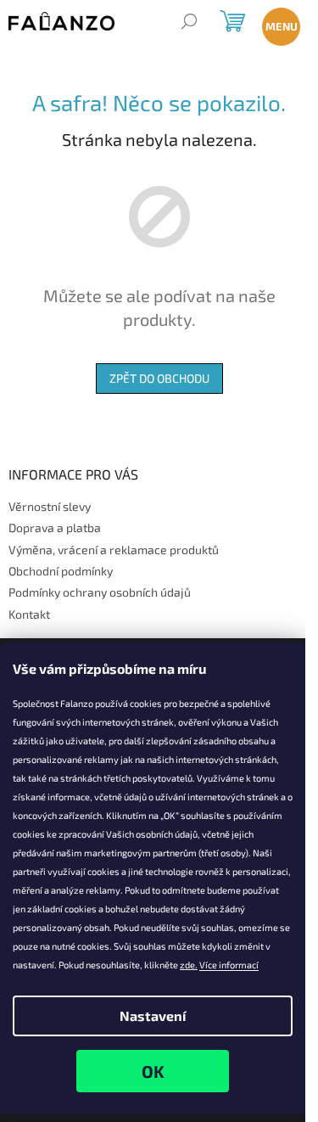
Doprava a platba (54, 527)
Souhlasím (152, 1071)
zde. (189, 964)
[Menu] (278, 23)
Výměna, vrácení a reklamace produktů (113, 549)
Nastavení (153, 1015)
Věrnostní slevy (49, 506)
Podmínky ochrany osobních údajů (99, 592)
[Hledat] (189, 23)
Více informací (229, 964)
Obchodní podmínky (60, 571)
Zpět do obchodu (159, 378)
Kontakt (29, 614)
